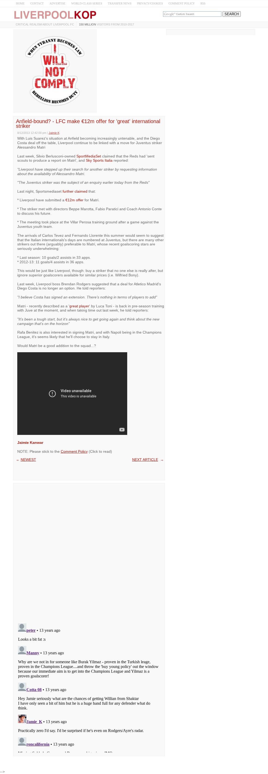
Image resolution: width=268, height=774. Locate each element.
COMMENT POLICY (182, 3)
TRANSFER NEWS (119, 3)
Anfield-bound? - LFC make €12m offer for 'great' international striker (88, 123)
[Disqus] (89, 551)
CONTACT (37, 3)
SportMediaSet (88, 156)
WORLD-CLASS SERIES (86, 3)
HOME (20, 3)
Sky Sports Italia (99, 160)
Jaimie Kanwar (30, 442)
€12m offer (74, 200)
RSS (202, 3)
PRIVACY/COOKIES (150, 3)
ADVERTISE (57, 3)
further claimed (75, 191)
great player (79, 306)
